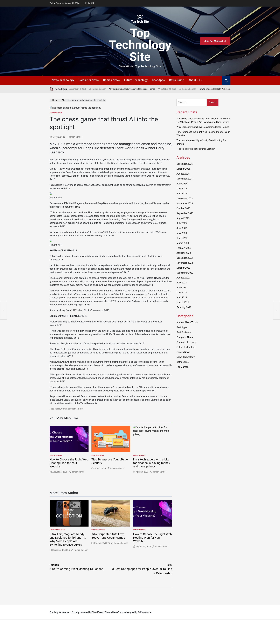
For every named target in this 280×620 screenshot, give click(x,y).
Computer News (88, 80)
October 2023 (183, 208)
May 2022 (181, 292)
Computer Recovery (186, 342)
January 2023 (183, 253)
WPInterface (144, 612)
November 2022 (184, 262)
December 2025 (184, 163)
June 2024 (181, 183)
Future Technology (136, 80)
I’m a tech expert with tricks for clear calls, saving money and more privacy (151, 463)
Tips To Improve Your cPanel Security (195, 148)
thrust (80, 409)
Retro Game (176, 80)
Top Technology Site (140, 45)
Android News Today (57, 530)
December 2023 (184, 198)
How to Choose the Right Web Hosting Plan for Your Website (203, 89)
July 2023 (181, 223)
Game (64, 409)
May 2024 (181, 188)
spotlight (72, 409)
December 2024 (184, 178)
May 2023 (181, 233)
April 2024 (181, 193)
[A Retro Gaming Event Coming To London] (3, 310)
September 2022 (184, 272)
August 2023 (183, 218)
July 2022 (181, 282)
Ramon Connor (76, 89)
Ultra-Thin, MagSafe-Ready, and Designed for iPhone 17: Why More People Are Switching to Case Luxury (68, 539)
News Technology (63, 80)
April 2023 (181, 238)
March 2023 (182, 243)
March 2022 (182, 302)
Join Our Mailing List (215, 41)
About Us (194, 80)
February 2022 (183, 307)
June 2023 (181, 228)
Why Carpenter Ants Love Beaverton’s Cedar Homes (109, 89)
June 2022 (181, 287)
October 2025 (183, 168)
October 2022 (183, 267)
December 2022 (184, 258)
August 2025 (183, 173)
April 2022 (181, 297)
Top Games (182, 367)
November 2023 (184, 203)
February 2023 (183, 248)
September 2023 (184, 213)
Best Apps (158, 80)
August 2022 (183, 277)
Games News (111, 80)
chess (57, 409)
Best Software (183, 332)
